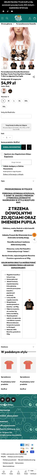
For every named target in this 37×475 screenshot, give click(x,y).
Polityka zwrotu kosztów (15, 456)
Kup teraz (16, 162)
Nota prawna (19, 463)
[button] (34, 18)
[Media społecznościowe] (34, 239)
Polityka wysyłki (8, 463)
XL (20, 101)
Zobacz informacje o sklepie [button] (13, 174)
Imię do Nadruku (8, 112)
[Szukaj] (7, 18)
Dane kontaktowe (8, 466)
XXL (26, 101)
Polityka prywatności (9, 460)
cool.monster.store (12, 454)
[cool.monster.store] (18, 18)
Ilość (2, 133)
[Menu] (2, 18)
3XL (4, 106)
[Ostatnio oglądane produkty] (34, 235)
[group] (5, 65)
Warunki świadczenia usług (26, 460)
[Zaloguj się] (29, 18)
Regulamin (8, 156)
